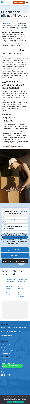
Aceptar (9, 401)
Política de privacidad (18, 401)
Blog (2, 372)
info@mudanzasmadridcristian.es (11, 331)
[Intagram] (7, 375)
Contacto (3, 369)
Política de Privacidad (7, 363)
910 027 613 (21, 211)
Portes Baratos (5, 353)
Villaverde (22, 27)
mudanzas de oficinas (10, 23)
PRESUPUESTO (18, 2)
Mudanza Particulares (7, 345)
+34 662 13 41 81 (6, 337)
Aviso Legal (19, 234)
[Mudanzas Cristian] (2, 2)
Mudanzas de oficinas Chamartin (22, 294)
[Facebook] (2, 375)
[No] (28, 399)
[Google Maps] (9, 375)
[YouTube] (5, 375)
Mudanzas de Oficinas (7, 350)
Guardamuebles (5, 348)
